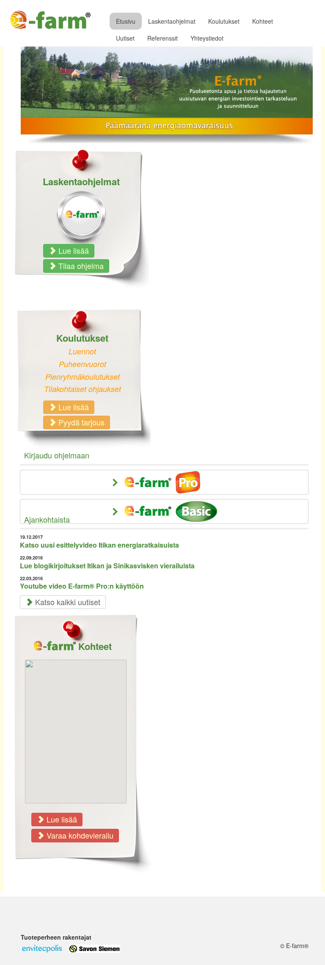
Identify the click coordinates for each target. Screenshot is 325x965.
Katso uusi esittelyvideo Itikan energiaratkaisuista (99, 545)
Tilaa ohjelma (80, 265)
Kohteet (262, 21)
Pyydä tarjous (80, 422)
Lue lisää (72, 250)
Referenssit (162, 38)
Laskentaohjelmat (172, 21)
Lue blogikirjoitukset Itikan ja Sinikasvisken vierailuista (107, 565)
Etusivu (125, 21)
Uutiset (125, 38)
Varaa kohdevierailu (78, 835)
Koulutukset (224, 21)
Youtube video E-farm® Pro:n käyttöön (82, 586)
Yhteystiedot (206, 38)
